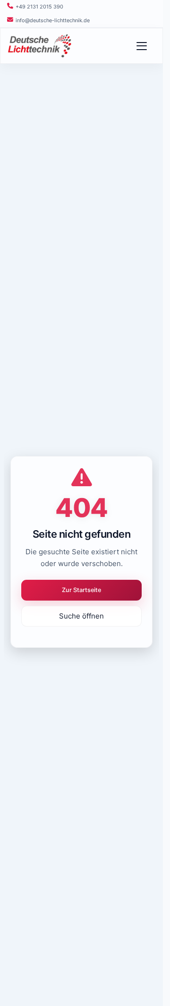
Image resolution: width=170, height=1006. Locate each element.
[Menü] (145, 45)
